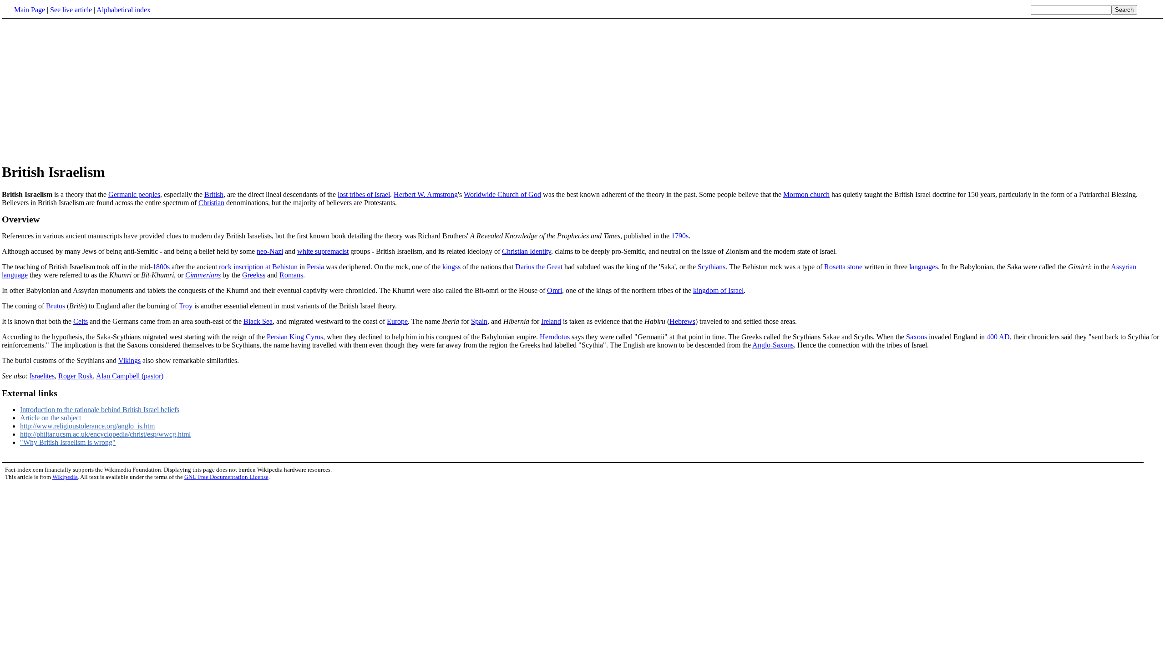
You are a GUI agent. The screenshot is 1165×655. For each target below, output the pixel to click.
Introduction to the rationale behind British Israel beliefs (99, 409)
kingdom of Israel (718, 290)
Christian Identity (526, 251)
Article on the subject (50, 418)
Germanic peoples (134, 194)
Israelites (42, 376)
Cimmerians (203, 275)
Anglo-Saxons (773, 345)
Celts (80, 321)
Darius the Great (538, 267)
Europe (397, 321)
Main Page (29, 10)
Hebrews (682, 321)
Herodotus (555, 337)
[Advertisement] (78, 90)
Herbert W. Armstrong (426, 194)
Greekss (253, 275)
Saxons (916, 337)
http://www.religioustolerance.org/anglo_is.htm (87, 426)
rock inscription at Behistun (258, 267)
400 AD (998, 337)
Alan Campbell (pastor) (129, 376)
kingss (451, 267)
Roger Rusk (75, 376)
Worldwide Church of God (502, 194)
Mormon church (806, 194)
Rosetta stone (843, 267)
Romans (291, 275)
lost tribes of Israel (364, 194)
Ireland (551, 321)
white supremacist (323, 251)
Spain (479, 321)
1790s (680, 236)
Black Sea (258, 321)
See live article (71, 10)
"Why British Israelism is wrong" (68, 442)
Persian (277, 337)
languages (923, 267)
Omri (554, 290)
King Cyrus (306, 337)
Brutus (55, 306)
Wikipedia (65, 477)
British (213, 194)
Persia (315, 267)
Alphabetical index (123, 10)
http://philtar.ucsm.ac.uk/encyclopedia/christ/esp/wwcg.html (105, 434)
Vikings (129, 360)
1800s (161, 267)
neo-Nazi (270, 251)
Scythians (711, 267)
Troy (185, 306)
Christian (211, 203)
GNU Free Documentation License (226, 477)
